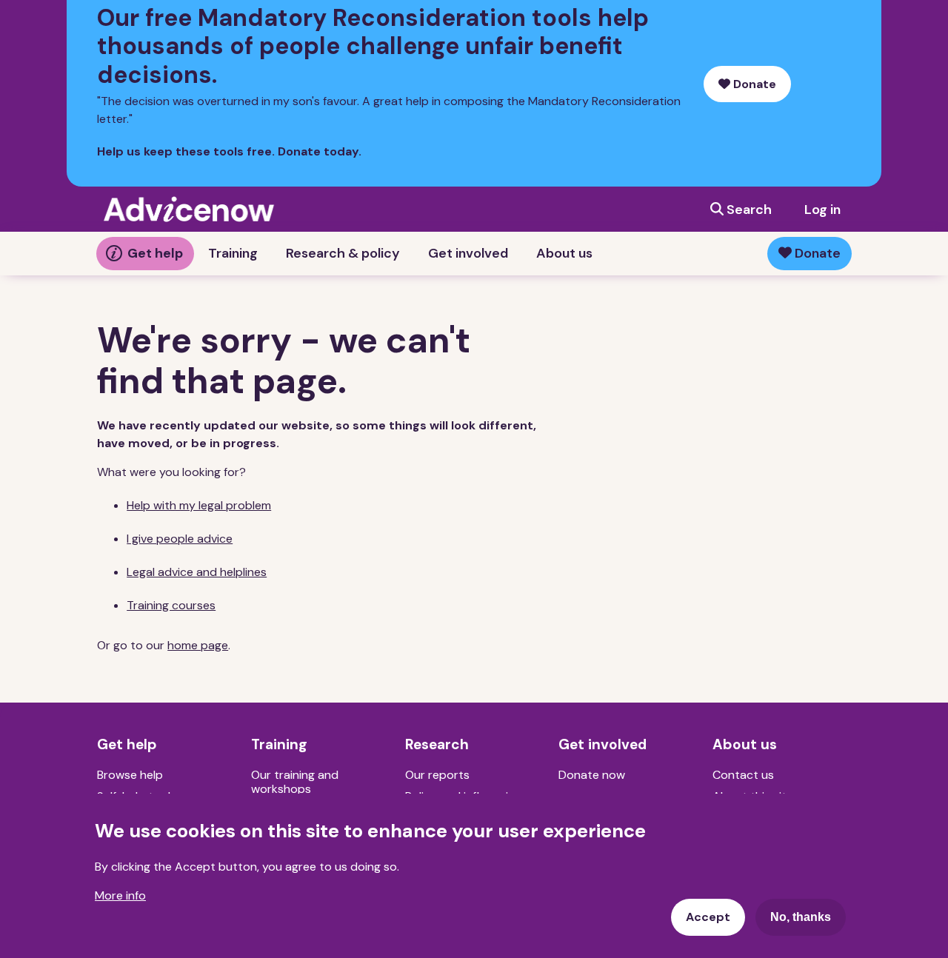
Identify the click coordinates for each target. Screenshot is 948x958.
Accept (708, 917)
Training (233, 253)
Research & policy (343, 253)
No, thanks (800, 917)
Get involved (468, 253)
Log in (822, 209)
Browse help (130, 775)
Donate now (591, 775)
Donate (753, 84)
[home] (189, 209)
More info (120, 895)
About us (564, 253)
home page (197, 645)
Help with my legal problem (199, 505)
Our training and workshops (294, 782)
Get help (155, 253)
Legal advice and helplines (197, 572)
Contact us (743, 775)
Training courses (171, 605)
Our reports (437, 775)
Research (437, 744)
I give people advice (180, 538)
